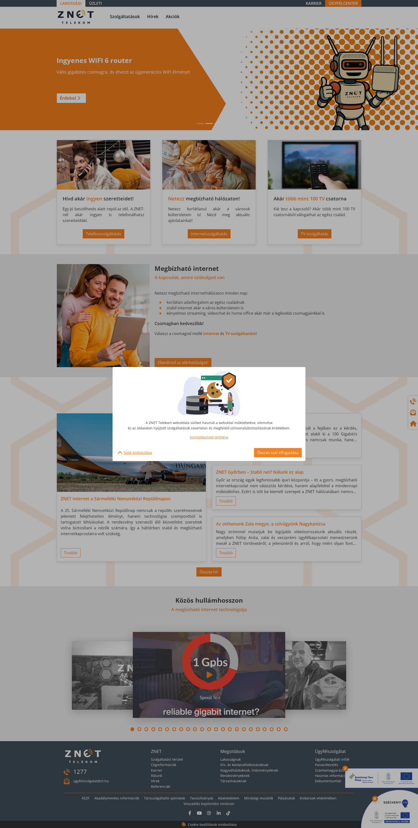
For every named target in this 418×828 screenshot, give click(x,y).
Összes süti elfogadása (278, 452)
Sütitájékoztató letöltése (209, 437)
